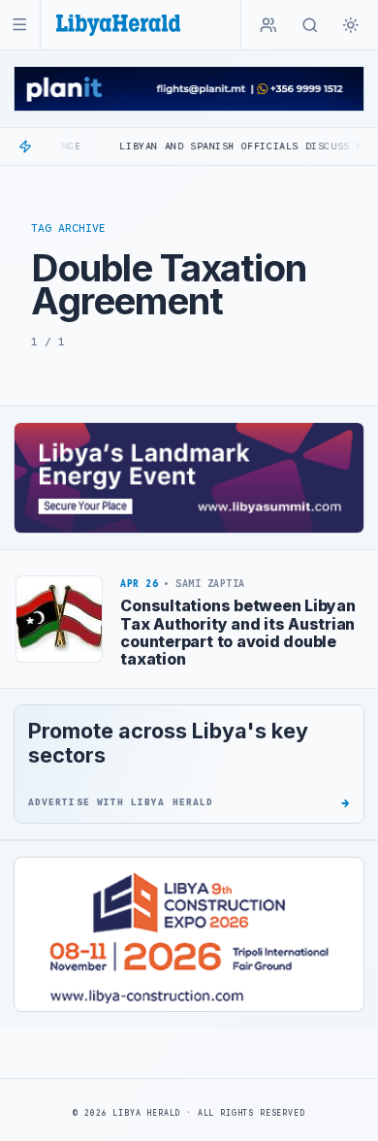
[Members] (268, 25)
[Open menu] (20, 24)
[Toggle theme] (350, 25)
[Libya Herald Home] (118, 24)
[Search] (310, 25)
